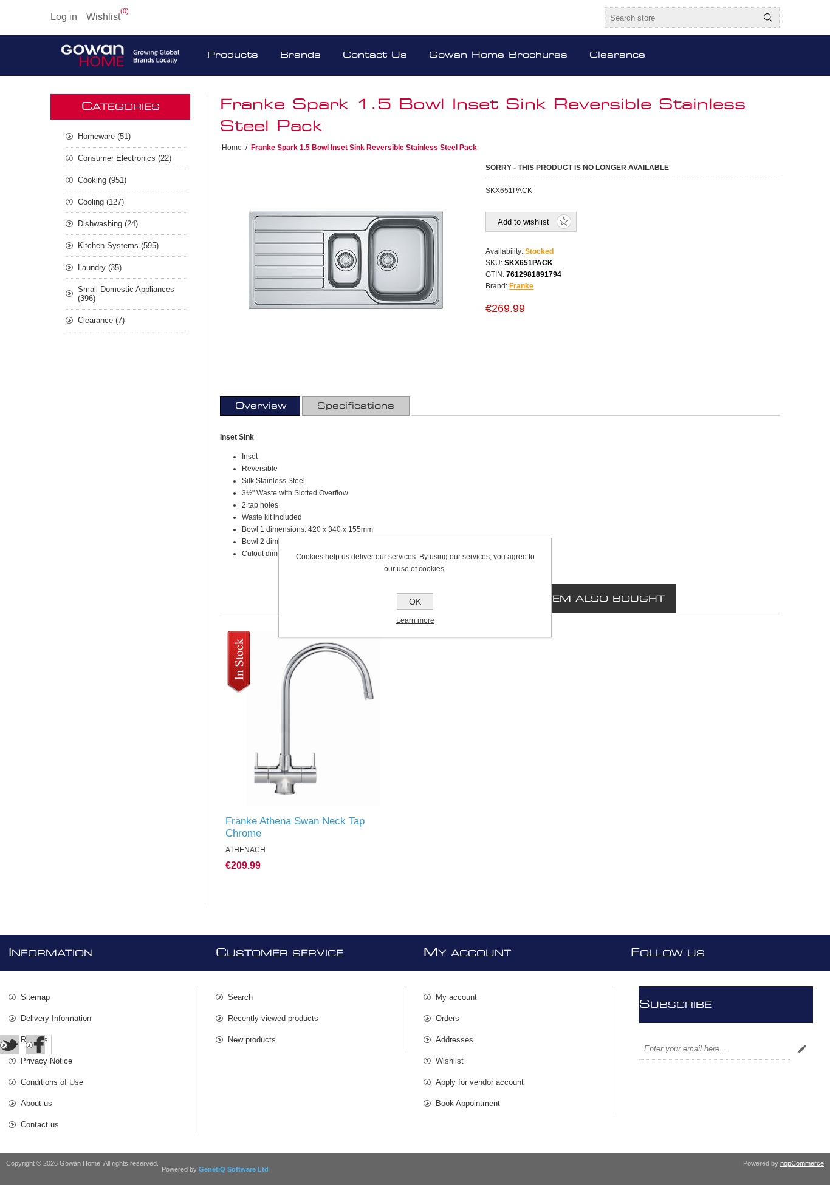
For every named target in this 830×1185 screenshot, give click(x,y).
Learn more (415, 620)
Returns (34, 1039)
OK (415, 601)
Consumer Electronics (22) (124, 158)
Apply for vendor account (480, 1082)
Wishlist (450, 1060)
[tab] (261, 406)
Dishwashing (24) (108, 223)
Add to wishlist (523, 221)
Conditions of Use (52, 1082)
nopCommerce (802, 1163)
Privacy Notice (46, 1060)
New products (252, 1039)
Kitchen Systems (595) (118, 245)
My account (456, 997)
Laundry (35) (100, 267)
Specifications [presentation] (355, 406)
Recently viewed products (273, 1018)
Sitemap (35, 997)
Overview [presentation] (261, 406)
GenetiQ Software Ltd (234, 1169)
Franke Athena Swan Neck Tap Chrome (295, 827)
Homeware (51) (104, 136)
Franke (521, 286)
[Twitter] (9, 1044)
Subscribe (802, 1049)
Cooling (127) (101, 201)
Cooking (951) (102, 180)
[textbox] (681, 17)
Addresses (454, 1039)
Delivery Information (56, 1018)
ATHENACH (252, 643)
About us (36, 1103)
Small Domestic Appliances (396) (126, 294)
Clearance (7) (101, 320)
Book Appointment (468, 1103)
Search (768, 17)
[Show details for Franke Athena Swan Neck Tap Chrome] (313, 719)
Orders (447, 1018)
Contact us (40, 1124)
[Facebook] (35, 1044)
